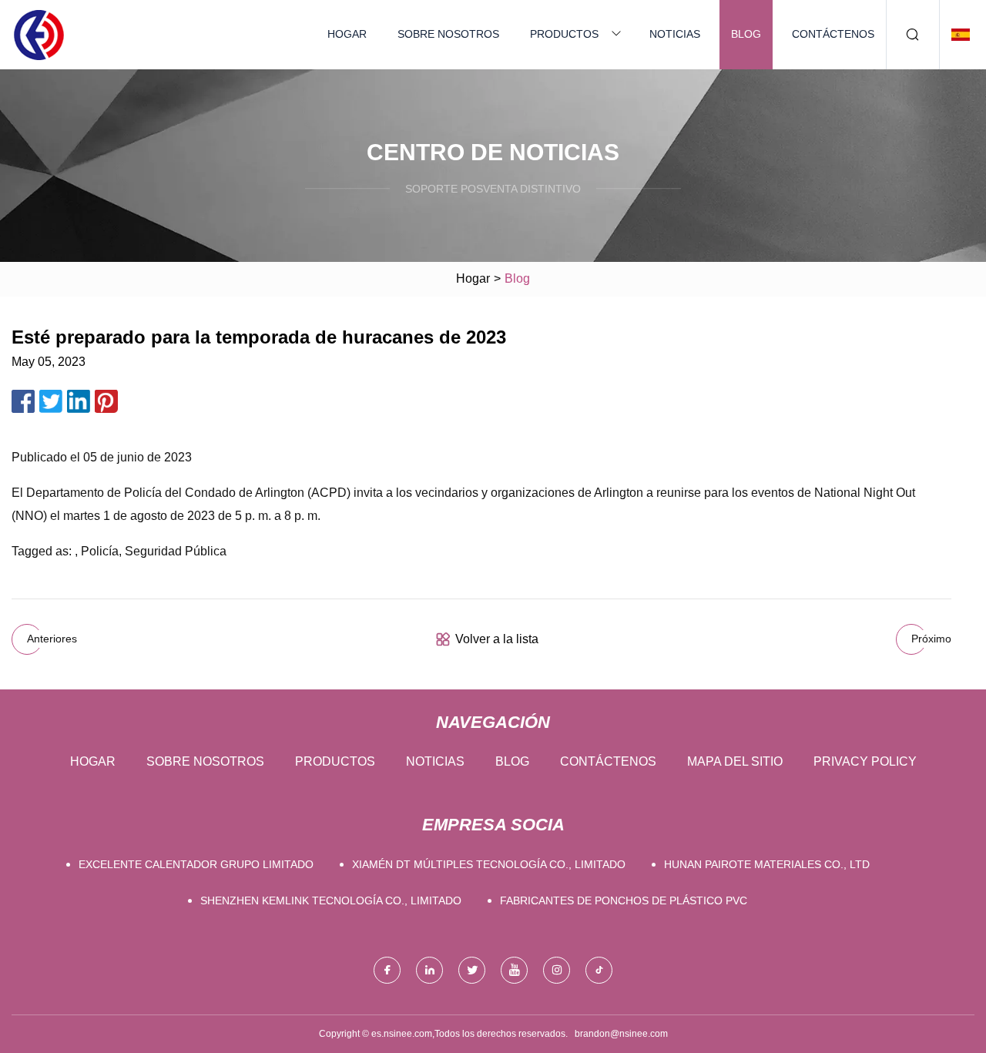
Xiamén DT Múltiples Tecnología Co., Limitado (488, 864)
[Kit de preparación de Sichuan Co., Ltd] (38, 34)
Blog (746, 34)
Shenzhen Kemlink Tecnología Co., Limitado (330, 900)
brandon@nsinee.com (621, 1033)
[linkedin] (429, 970)
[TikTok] (598, 970)
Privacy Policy (865, 761)
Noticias (674, 34)
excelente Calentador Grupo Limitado (196, 864)
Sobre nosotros (448, 34)
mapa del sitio (735, 761)
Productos (564, 34)
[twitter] (471, 970)
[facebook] (387, 970)
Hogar (347, 34)
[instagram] (556, 970)
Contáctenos (833, 34)
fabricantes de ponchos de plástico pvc (623, 900)
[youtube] (514, 970)
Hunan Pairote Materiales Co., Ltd (767, 864)
